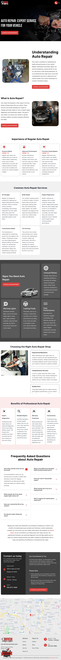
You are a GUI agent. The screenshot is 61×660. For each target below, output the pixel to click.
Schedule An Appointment (38, 589)
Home (24, 641)
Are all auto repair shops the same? (13, 515)
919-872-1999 (12, 587)
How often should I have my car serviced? (14, 469)
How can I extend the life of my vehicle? (14, 505)
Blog (33, 645)
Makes (24, 645)
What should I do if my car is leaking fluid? (43, 489)
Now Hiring (35, 648)
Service (25, 648)
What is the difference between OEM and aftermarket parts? (44, 469)
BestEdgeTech (53, 657)
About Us (25, 651)
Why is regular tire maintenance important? (44, 499)
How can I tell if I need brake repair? (43, 479)
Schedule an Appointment (9, 32)
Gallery (34, 641)
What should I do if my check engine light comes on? (13, 495)
